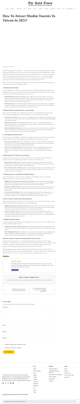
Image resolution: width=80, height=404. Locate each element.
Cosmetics (35, 381)
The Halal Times (15, 401)
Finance (35, 375)
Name (4, 325)
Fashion (35, 377)
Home (34, 368)
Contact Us (67, 377)
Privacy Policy (16, 394)
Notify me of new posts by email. (13, 347)
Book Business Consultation (55, 374)
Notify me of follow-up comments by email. (15, 344)
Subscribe (51, 381)
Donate (66, 371)
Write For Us (67, 373)
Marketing (35, 385)
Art (34, 387)
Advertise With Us (53, 368)
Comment (5, 307)
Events (34, 390)
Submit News (52, 378)
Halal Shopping (37, 371)
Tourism (35, 379)
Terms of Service (24, 394)
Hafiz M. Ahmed (16, 261)
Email (4, 331)
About (65, 368)
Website (4, 338)
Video (34, 392)
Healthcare (35, 383)
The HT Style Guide (69, 375)
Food (34, 373)
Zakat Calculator (53, 376)
